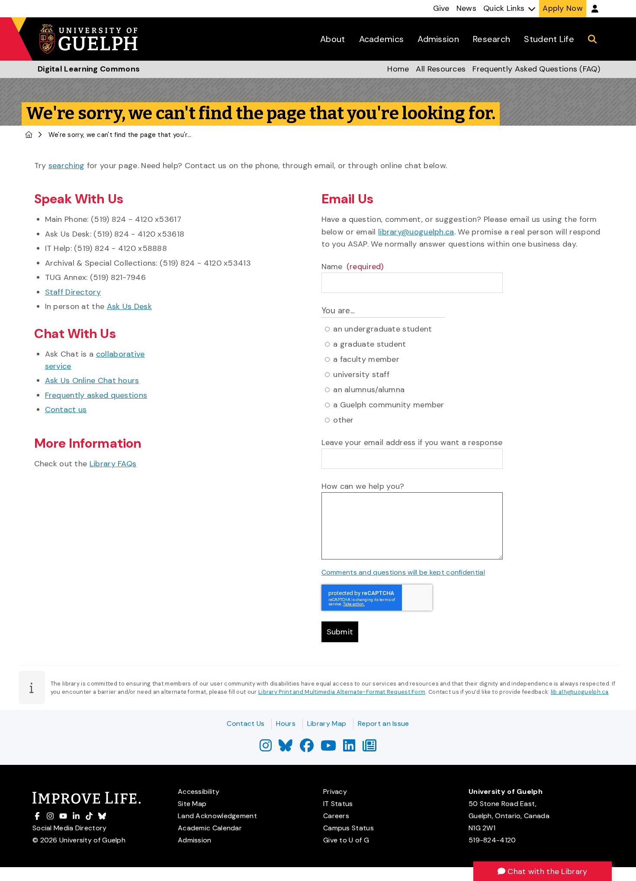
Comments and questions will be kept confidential (403, 572)
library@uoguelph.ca (416, 232)
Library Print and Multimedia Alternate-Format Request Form (341, 692)
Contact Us (245, 723)
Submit (340, 632)
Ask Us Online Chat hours (92, 380)
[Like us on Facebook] (307, 748)
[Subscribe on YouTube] (328, 748)
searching (66, 165)
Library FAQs (113, 463)
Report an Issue (383, 723)
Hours (286, 723)
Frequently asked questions (96, 395)
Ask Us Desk (129, 306)
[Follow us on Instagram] (266, 748)
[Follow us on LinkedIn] (349, 748)
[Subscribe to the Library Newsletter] (369, 748)
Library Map (326, 723)
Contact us (66, 409)
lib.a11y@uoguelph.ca (580, 692)
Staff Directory (73, 292)
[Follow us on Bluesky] (285, 748)
